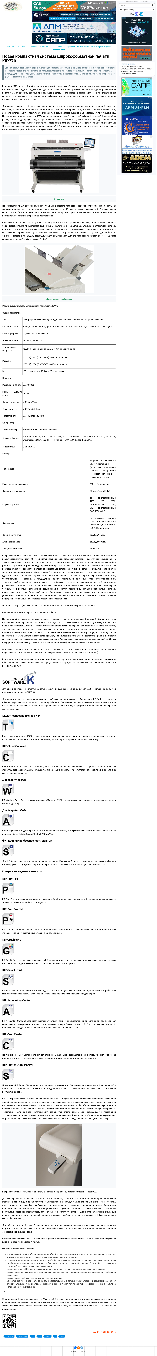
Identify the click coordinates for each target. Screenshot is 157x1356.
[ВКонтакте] (75, 1347)
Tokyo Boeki (9, 1336)
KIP (33, 1336)
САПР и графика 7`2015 (104, 1332)
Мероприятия (59, 50)
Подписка (61, 47)
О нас (18, 47)
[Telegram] (81, 1347)
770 (40, 1336)
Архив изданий (104, 47)
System (48, 1336)
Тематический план (47, 47)
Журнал (25, 47)
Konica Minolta (22, 1336)
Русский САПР (73, 47)
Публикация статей (88, 47)
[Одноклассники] (78, 1347)
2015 (62, 1336)
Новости (10, 47)
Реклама (33, 47)
